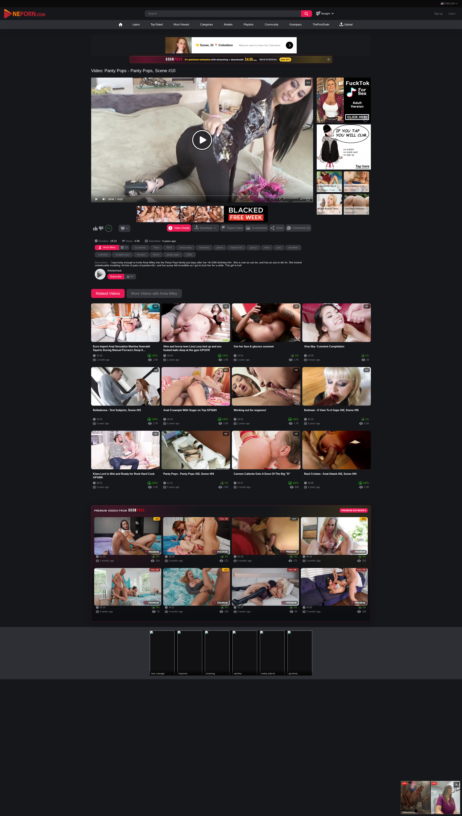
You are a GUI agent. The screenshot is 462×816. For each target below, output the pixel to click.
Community (271, 24)
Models (228, 24)
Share (279, 227)
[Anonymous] (100, 274)
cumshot (103, 254)
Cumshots (140, 247)
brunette (293, 247)
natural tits (236, 247)
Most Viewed (181, 24)
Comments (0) (301, 227)
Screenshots (259, 227)
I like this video (95, 228)
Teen (156, 247)
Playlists (249, 24)
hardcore (204, 247)
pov (279, 247)
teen (267, 247)
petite (220, 247)
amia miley (186, 247)
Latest (136, 24)
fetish (156, 254)
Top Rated (157, 24)
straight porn (122, 254)
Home (120, 24)
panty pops (173, 254)
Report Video (235, 227)
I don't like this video (101, 228)
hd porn (141, 254)
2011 (189, 254)
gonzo (253, 247)
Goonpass (295, 24)
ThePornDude (321, 24)
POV (169, 247)
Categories (206, 24)
